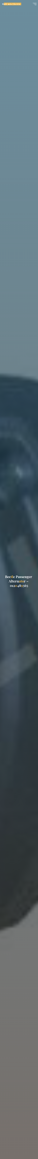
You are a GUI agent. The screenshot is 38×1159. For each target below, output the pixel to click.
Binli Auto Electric (11, 4)
